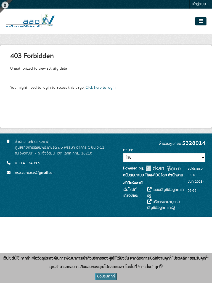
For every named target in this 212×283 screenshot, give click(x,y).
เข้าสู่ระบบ (199, 4)
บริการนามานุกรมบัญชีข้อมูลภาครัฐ (163, 205)
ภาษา (127, 150)
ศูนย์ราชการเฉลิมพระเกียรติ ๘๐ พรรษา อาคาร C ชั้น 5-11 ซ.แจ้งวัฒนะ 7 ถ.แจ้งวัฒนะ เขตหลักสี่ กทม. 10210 (59, 150)
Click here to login (101, 87)
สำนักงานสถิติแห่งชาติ (32, 142)
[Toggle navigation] (200, 21)
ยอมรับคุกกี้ (106, 276)
